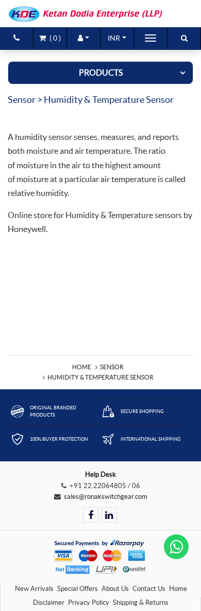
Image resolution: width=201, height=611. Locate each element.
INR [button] (114, 38)
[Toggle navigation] (150, 38)
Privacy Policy (88, 602)
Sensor (112, 367)
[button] (83, 38)
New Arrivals (34, 588)
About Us (115, 588)
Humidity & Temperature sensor (100, 377)
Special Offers (77, 588)
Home (81, 367)
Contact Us (148, 588)
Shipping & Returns (141, 602)
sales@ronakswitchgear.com (105, 496)
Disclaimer (48, 602)
